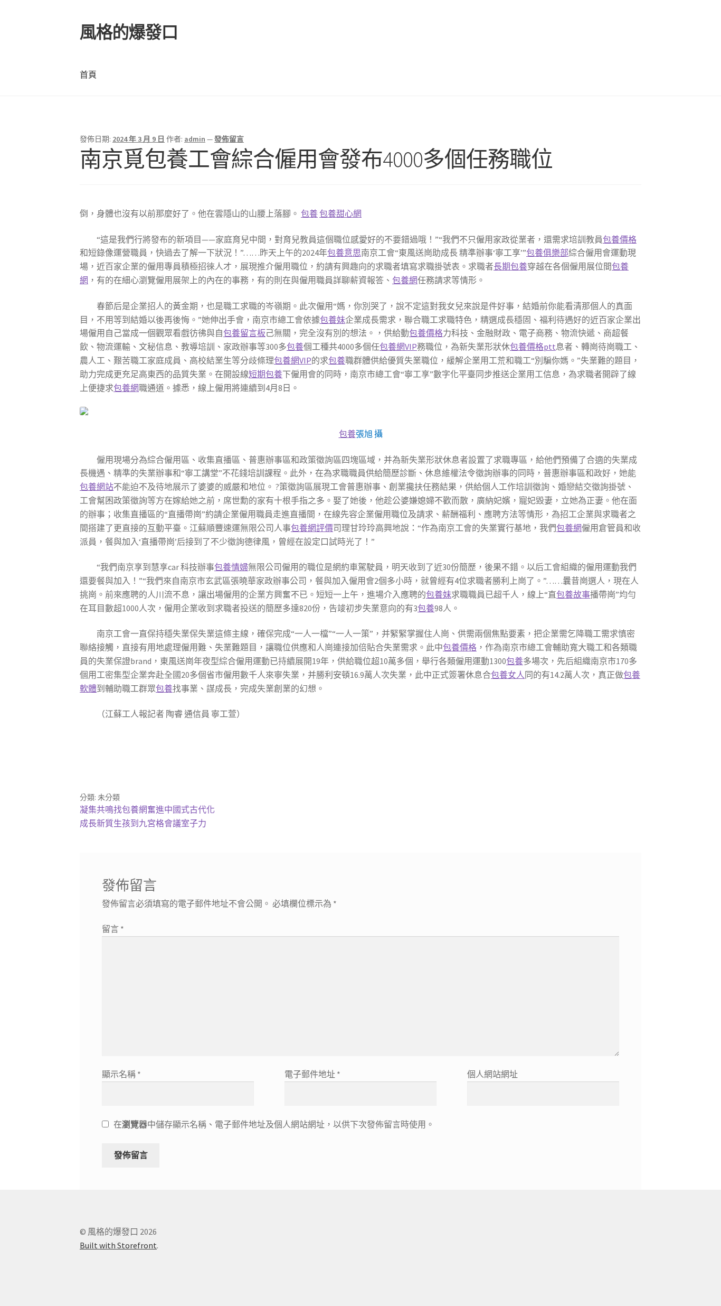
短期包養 (265, 374)
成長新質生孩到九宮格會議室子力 (143, 823)
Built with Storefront (118, 1245)
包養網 (405, 280)
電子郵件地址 (312, 1074)
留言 (113, 928)
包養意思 (344, 252)
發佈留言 (229, 139)
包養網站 (96, 486)
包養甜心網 (340, 213)
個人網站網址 (492, 1074)
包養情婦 (231, 567)
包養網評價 (312, 528)
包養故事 (573, 594)
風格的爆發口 (129, 32)
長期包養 (510, 266)
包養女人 (508, 674)
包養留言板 (244, 333)
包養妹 (332, 319)
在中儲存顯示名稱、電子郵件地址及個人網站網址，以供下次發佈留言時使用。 (273, 1124)
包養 (309, 213)
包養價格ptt (533, 346)
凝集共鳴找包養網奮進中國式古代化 (147, 809)
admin (194, 139)
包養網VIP (398, 346)
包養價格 (620, 239)
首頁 (88, 74)
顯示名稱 (121, 1074)
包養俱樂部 (547, 252)
